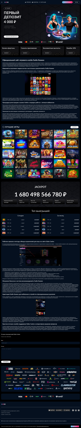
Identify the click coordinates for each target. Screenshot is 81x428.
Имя (2, 340)
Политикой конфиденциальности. (43, 426)
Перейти (74, 127)
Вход (76, 2)
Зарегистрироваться (11, 36)
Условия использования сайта (10, 411)
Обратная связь (5, 412)
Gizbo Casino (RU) (6, 414)
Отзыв (2, 346)
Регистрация (67, 2)
